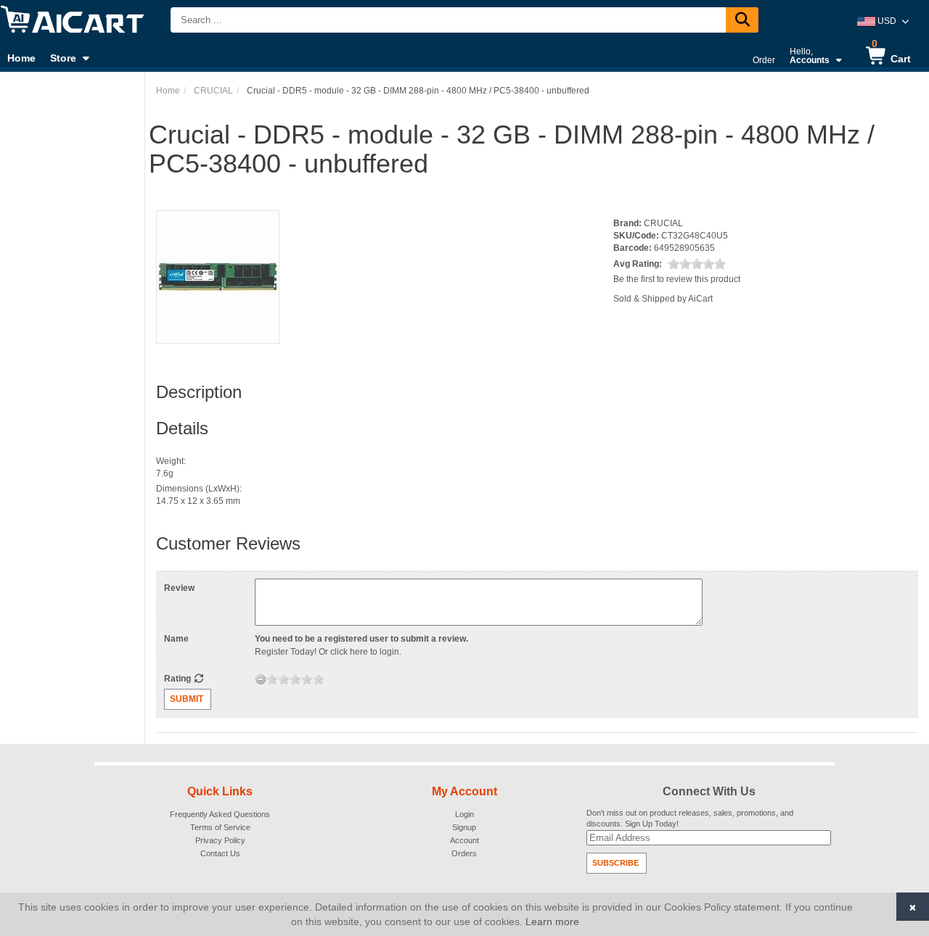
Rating (178, 679)
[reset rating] (260, 679)
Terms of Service (220, 827)
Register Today (284, 652)
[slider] (697, 264)
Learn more (552, 921)
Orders (464, 853)
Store (63, 58)
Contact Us (220, 853)
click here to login (364, 652)
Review (179, 588)
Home (21, 58)
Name (176, 639)
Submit (186, 699)
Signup (464, 827)
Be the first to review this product (676, 279)
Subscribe (615, 862)
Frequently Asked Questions (220, 814)
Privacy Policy (220, 840)
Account (464, 840)
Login (464, 814)
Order (764, 60)
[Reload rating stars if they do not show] (198, 679)
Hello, (810, 56)
